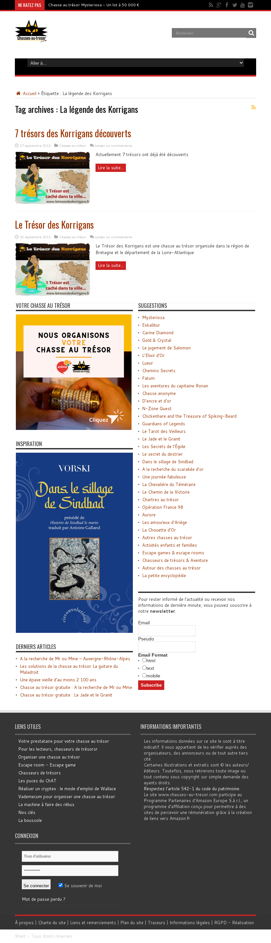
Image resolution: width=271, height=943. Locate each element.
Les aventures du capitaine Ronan (175, 386)
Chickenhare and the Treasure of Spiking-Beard (189, 416)
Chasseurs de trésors (39, 773)
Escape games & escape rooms (173, 553)
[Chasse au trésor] (31, 38)
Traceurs (156, 923)
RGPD (220, 923)
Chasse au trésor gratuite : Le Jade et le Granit (66, 695)
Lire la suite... (111, 168)
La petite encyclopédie (164, 575)
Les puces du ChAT (37, 781)
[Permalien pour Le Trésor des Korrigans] (53, 294)
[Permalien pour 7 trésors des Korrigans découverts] (53, 203)
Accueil (28, 93)
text (150, 668)
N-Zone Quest (157, 408)
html (150, 660)
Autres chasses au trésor (167, 537)
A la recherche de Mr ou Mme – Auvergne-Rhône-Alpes (75, 659)
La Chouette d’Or (159, 530)
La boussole (30, 820)
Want (20, 936)
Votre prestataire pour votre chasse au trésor (63, 741)
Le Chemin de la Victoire (166, 492)
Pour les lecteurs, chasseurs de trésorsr (57, 749)
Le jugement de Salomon (166, 348)
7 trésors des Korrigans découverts (73, 133)
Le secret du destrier (162, 454)
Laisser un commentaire (113, 145)
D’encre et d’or (156, 401)
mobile (153, 675)
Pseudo (146, 638)
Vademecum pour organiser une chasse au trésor (66, 796)
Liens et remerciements (93, 923)
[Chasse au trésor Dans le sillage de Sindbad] (74, 631)
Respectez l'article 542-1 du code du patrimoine (191, 789)
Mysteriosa (153, 317)
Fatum (148, 378)
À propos (24, 923)
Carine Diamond (158, 333)
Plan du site (131, 923)
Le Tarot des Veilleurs (164, 431)
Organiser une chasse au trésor (49, 757)
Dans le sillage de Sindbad (167, 462)
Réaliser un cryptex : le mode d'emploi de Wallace (67, 789)
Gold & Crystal (156, 340)
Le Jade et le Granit (161, 439)
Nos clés (26, 812)
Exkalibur (151, 325)
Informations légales (190, 923)
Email (144, 622)
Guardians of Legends (163, 424)
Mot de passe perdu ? (43, 899)
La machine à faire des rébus (46, 804)
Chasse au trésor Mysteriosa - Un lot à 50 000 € (93, 5)
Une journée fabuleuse (164, 477)
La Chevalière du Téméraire (169, 484)
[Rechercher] (251, 33)
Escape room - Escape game (47, 765)
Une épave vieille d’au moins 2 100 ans (58, 680)
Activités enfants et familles (169, 545)
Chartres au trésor (160, 500)
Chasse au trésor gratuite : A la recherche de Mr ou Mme (76, 687)
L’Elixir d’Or (153, 355)
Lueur (147, 363)
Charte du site (52, 923)
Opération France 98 (162, 507)
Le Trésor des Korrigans (54, 224)
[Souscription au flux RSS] (253, 107)
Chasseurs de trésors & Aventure (175, 560)
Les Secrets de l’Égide (163, 446)
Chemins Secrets (158, 371)
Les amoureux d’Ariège (164, 522)
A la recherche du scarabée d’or (173, 469)
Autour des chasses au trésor (171, 568)
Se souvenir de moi (82, 886)
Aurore (149, 515)
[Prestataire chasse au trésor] (74, 428)
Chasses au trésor (72, 145)
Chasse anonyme (159, 393)
